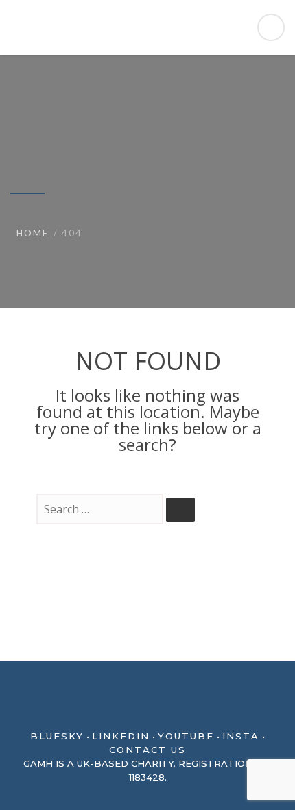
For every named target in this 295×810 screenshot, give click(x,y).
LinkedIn (121, 736)
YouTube (186, 736)
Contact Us (147, 749)
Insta (240, 736)
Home (32, 233)
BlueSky (57, 736)
